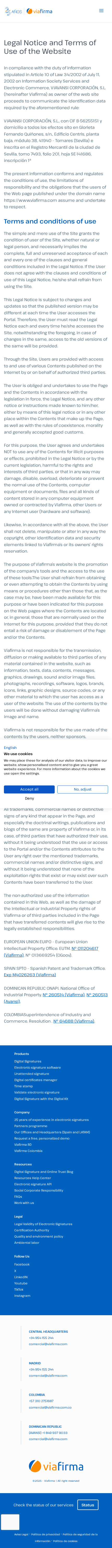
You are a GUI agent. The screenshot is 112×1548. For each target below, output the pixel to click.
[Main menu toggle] (101, 10)
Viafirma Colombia (28, 1151)
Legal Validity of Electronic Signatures (43, 1224)
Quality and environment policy (38, 1236)
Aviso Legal (21, 1534)
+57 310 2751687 (41, 1401)
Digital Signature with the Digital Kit (41, 1099)
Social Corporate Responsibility (38, 1190)
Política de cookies (65, 1541)
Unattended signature (31, 1073)
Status (88, 1504)
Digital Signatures (27, 1061)
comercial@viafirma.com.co (50, 1407)
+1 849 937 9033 (54, 1433)
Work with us (24, 1203)
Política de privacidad (45, 1534)
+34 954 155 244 (41, 1338)
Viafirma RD (23, 1144)
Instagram (22, 1295)
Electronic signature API (33, 1184)
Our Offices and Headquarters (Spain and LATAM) (52, 1132)
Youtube (21, 1283)
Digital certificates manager (35, 1080)
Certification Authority (31, 1230)
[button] (10, 748)
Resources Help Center (32, 1178)
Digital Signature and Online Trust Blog (43, 1172)
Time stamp (23, 1086)
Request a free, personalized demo (42, 1138)
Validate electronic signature (37, 1092)
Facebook (21, 1264)
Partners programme (30, 1126)
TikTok (18, 1289)
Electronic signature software (37, 1067)
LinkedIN (21, 1277)
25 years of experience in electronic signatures (51, 1120)
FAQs (18, 1196)
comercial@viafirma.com (48, 1344)
